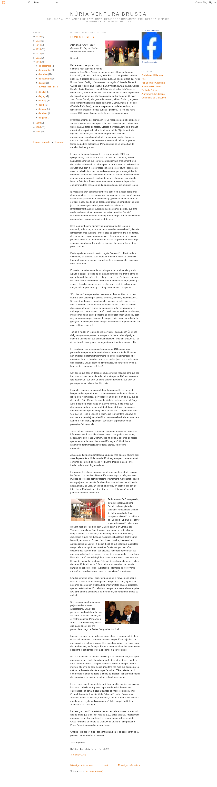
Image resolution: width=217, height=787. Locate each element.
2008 (38, 127)
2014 (38, 45)
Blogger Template (41, 142)
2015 (38, 41)
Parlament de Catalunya (153, 83)
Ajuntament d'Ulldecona (153, 94)
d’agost (42, 83)
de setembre (44, 79)
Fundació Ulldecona (151, 86)
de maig (42, 100)
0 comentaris (78, 755)
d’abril (41, 105)
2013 (38, 49)
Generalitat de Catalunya (154, 98)
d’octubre (42, 74)
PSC (144, 79)
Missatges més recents (81, 765)
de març (42, 109)
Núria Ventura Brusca (108, 14)
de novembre (44, 70)
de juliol (42, 92)
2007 (38, 131)
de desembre (44, 66)
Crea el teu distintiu (149, 62)
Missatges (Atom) (94, 771)
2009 (38, 123)
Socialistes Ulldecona (152, 75)
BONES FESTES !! (48, 87)
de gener (42, 118)
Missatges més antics (129, 765)
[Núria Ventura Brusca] (152, 59)
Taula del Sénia (149, 90)
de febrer (42, 113)
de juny (42, 96)
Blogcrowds (59, 142)
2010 (38, 62)
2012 (38, 54)
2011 (38, 58)
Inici (106, 765)
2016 (38, 36)
